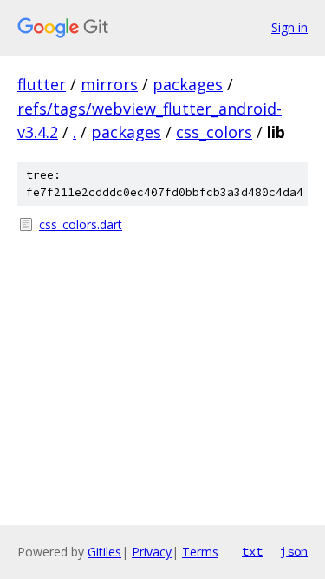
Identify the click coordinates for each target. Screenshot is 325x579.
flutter (41, 84)
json (294, 551)
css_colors (214, 132)
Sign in (289, 27)
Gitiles (104, 551)
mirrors (109, 84)
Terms (200, 551)
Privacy (152, 551)
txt (252, 551)
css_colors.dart (80, 224)
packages (188, 84)
